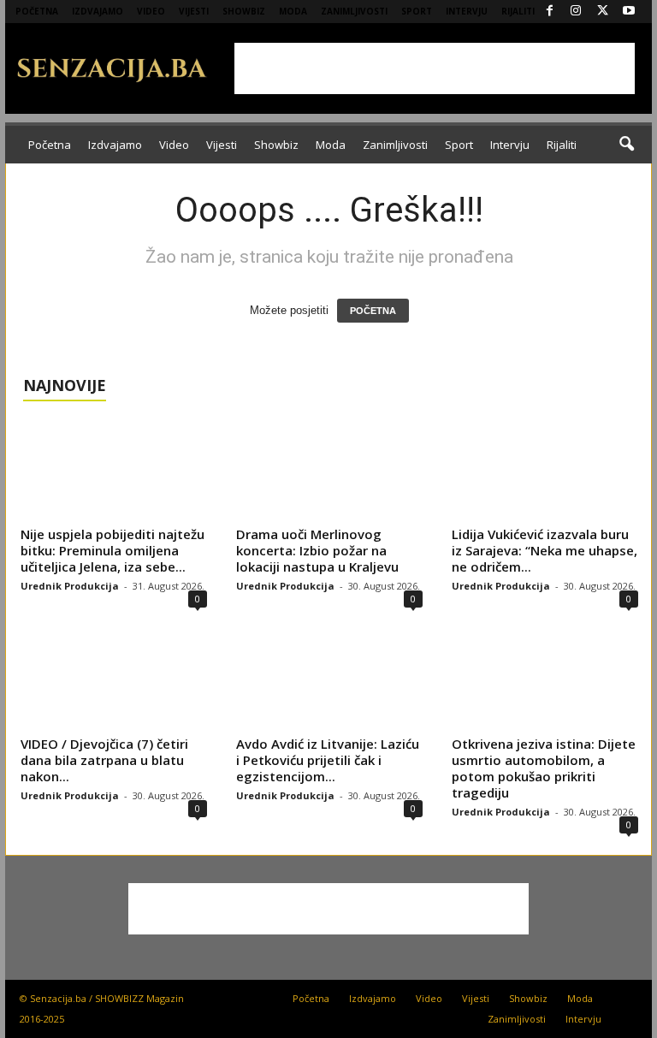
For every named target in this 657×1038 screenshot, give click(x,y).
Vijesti (194, 11)
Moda (293, 11)
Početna (36, 11)
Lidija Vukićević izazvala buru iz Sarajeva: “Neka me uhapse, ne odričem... (544, 550)
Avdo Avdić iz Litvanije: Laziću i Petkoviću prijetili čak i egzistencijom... (327, 760)
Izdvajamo (97, 11)
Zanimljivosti (354, 11)
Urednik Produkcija (70, 585)
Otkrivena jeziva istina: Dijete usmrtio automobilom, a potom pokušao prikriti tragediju (544, 768)
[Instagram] (575, 11)
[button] (626, 144)
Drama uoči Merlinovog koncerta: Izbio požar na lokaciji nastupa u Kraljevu (317, 550)
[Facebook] (549, 11)
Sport (416, 11)
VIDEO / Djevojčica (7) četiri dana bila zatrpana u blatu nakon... (104, 760)
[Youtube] (629, 11)
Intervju (467, 11)
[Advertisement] (434, 68)
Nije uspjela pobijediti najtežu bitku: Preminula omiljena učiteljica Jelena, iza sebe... (112, 550)
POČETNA (373, 310)
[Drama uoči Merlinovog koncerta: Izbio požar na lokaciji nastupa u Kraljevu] (329, 469)
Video (151, 11)
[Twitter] (602, 11)
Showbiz (243, 11)
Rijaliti (518, 11)
